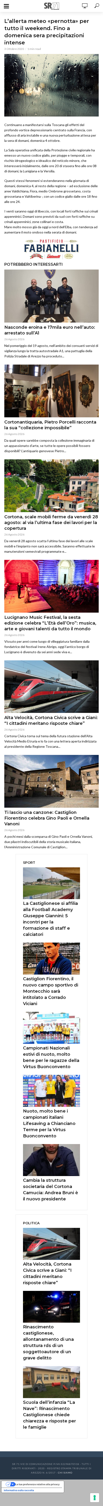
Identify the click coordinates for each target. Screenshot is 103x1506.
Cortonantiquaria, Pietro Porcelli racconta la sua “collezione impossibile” (50, 424)
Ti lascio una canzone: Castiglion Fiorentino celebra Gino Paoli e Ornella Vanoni (46, 818)
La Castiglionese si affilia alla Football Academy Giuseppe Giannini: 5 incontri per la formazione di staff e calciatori (50, 919)
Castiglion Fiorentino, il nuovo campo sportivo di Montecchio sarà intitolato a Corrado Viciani (50, 991)
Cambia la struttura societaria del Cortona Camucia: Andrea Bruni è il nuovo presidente (50, 1190)
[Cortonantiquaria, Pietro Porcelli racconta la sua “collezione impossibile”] (51, 391)
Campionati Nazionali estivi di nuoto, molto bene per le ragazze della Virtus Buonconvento (51, 1057)
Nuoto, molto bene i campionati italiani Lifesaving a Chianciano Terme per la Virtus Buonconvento (49, 1123)
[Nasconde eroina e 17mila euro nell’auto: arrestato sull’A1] (51, 296)
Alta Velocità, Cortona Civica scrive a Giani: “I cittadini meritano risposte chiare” (51, 720)
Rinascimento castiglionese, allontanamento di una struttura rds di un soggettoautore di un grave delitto (48, 1342)
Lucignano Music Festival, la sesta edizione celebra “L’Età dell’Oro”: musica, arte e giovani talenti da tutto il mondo (50, 623)
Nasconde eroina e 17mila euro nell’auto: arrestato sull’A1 (49, 330)
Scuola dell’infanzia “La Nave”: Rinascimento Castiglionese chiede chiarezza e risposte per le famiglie (49, 1415)
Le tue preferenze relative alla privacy (37, 1484)
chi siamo (65, 1472)
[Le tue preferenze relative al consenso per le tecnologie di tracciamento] (94, 1497)
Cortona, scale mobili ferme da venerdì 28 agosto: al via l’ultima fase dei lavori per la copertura (51, 522)
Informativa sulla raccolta (19, 1490)
